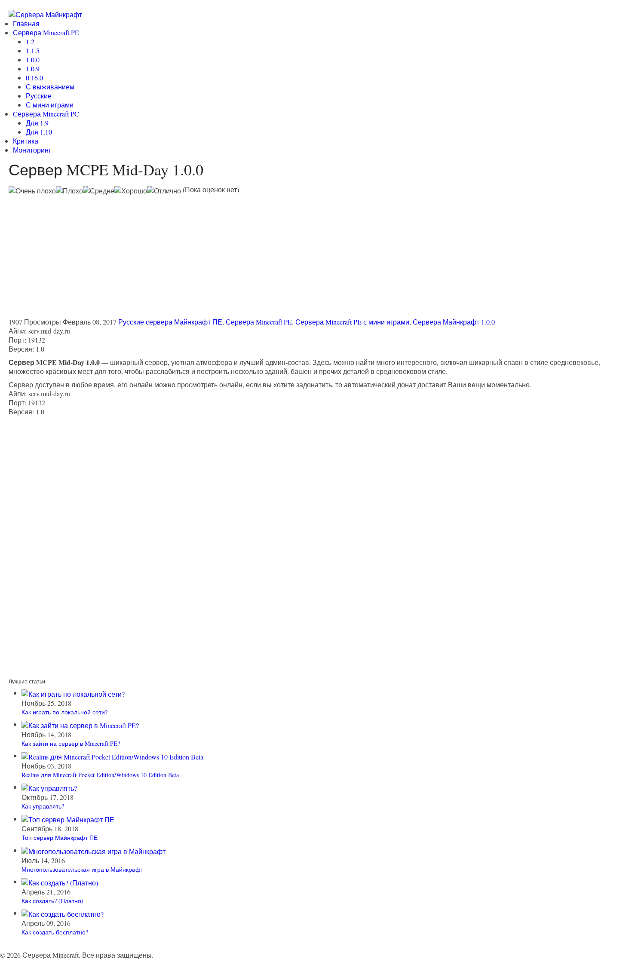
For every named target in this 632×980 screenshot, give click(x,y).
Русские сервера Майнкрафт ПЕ (170, 321)
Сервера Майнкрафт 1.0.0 (454, 321)
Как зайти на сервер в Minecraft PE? (70, 743)
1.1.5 (33, 50)
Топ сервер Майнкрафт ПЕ (59, 837)
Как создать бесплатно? (54, 932)
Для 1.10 (39, 131)
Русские (39, 95)
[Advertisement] (81, 255)
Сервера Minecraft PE (46, 32)
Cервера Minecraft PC (46, 113)
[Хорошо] (130, 190)
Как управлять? (42, 806)
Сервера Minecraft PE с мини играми (352, 321)
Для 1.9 (37, 122)
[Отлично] (164, 190)
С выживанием (50, 86)
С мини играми (50, 104)
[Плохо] (69, 190)
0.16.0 (34, 77)
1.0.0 (33, 59)
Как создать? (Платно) (52, 901)
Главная (26, 23)
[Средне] (98, 190)
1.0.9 (33, 68)
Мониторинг (32, 149)
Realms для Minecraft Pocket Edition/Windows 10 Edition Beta (100, 775)
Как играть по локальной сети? (64, 712)
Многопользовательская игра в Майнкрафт (82, 869)
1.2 (30, 41)
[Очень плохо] (32, 190)
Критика (25, 140)
